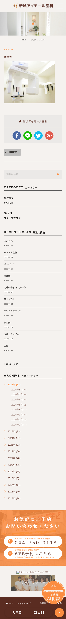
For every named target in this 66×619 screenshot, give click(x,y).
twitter (38, 135)
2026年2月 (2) (19, 419)
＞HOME (8, 603)
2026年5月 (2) (19, 404)
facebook (17, 135)
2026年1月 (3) (19, 424)
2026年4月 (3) (19, 409)
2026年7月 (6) (19, 394)
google (49, 135)
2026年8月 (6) (19, 389)
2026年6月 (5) (19, 399)
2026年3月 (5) (19, 414)
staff (12, 215)
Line (27, 135)
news (8, 200)
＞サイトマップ (23, 603)
